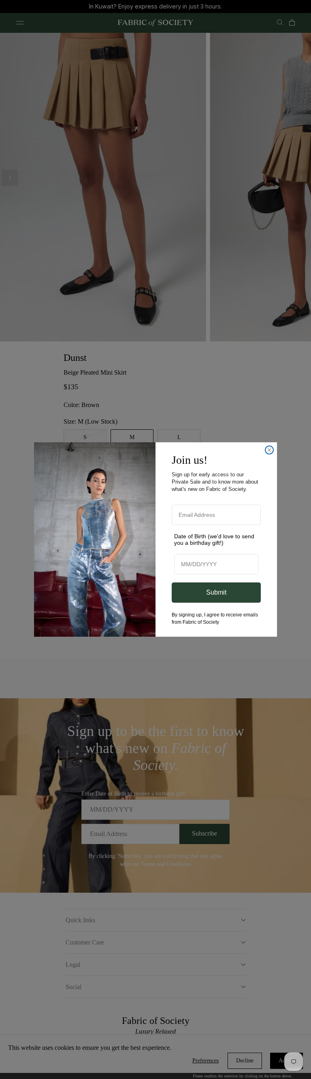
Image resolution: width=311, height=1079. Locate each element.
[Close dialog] (269, 450)
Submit (216, 592)
